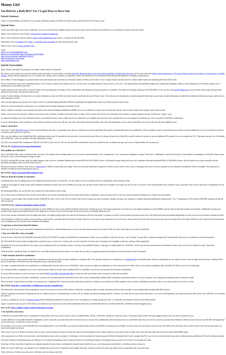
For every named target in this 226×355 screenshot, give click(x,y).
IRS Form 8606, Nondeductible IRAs (60, 274)
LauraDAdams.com (180, 90)
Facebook (20, 42)
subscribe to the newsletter (45, 42)
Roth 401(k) (40, 167)
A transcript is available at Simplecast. (44, 34)
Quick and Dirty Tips (26, 46)
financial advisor (34, 300)
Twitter (29, 42)
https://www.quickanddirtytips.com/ (14, 52)
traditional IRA (131, 259)
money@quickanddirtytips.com (44, 38)
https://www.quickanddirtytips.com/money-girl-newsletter (22, 54)
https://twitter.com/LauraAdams (12, 58)
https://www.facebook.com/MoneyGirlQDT (17, 56)
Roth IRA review (22, 130)
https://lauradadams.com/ (10, 60)
